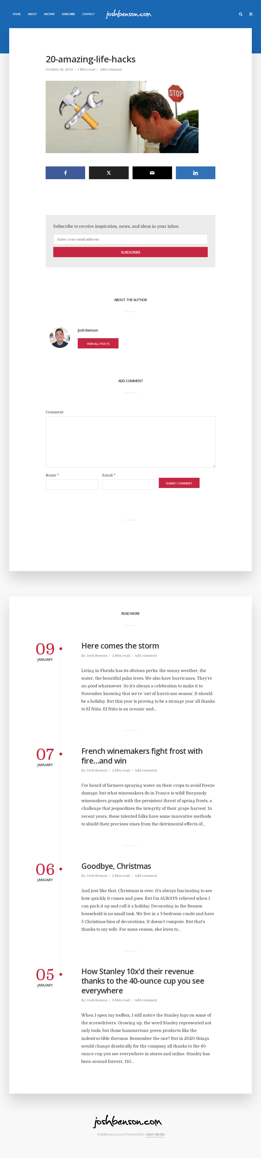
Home (17, 14)
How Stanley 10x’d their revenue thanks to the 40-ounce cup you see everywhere (142, 981)
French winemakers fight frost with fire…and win (142, 755)
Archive (49, 14)
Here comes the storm (120, 646)
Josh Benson (96, 655)
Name (52, 475)
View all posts (98, 344)
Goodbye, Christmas (116, 866)
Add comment (111, 69)
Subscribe (68, 14)
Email (108, 475)
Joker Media (155, 1134)
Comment (54, 412)
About (32, 14)
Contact (88, 14)
